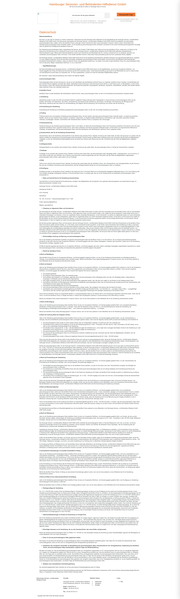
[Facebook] (119, 588)
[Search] (107, 15)
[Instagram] (124, 588)
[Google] (129, 588)
